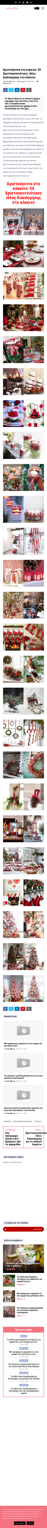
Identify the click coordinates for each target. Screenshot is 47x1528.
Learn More (20, 1523)
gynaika (23, 1336)
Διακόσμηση (7, 1121)
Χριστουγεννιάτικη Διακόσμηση (23, 1121)
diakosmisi (7, 83)
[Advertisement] (23, 37)
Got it (30, 1523)
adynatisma (23, 1373)
